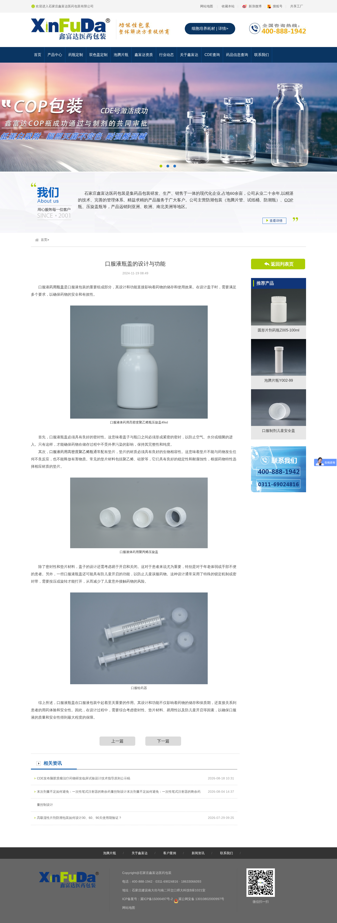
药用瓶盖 (56, 287)
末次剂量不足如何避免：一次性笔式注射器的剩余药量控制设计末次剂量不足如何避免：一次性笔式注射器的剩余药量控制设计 (119, 798)
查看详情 (276, 220)
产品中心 (54, 55)
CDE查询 (212, 55)
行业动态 (166, 55)
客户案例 (169, 853)
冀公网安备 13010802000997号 (201, 899)
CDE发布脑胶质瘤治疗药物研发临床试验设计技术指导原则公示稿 (83, 778)
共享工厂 (296, 6)
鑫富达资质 (144, 55)
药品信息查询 (237, 55)
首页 (37, 55)
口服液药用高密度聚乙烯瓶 (71, 452)
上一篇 (117, 741)
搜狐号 (277, 6)
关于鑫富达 (189, 55)
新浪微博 (255, 6)
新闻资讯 (198, 853)
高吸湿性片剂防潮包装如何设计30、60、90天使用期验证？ (79, 818)
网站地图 (206, 6)
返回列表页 (282, 264)
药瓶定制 (75, 55)
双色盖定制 (98, 55)
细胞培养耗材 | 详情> (210, 28)
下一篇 (163, 741)
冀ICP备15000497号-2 (156, 899)
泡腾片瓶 (121, 55)
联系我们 (261, 55)
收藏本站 (228, 6)
